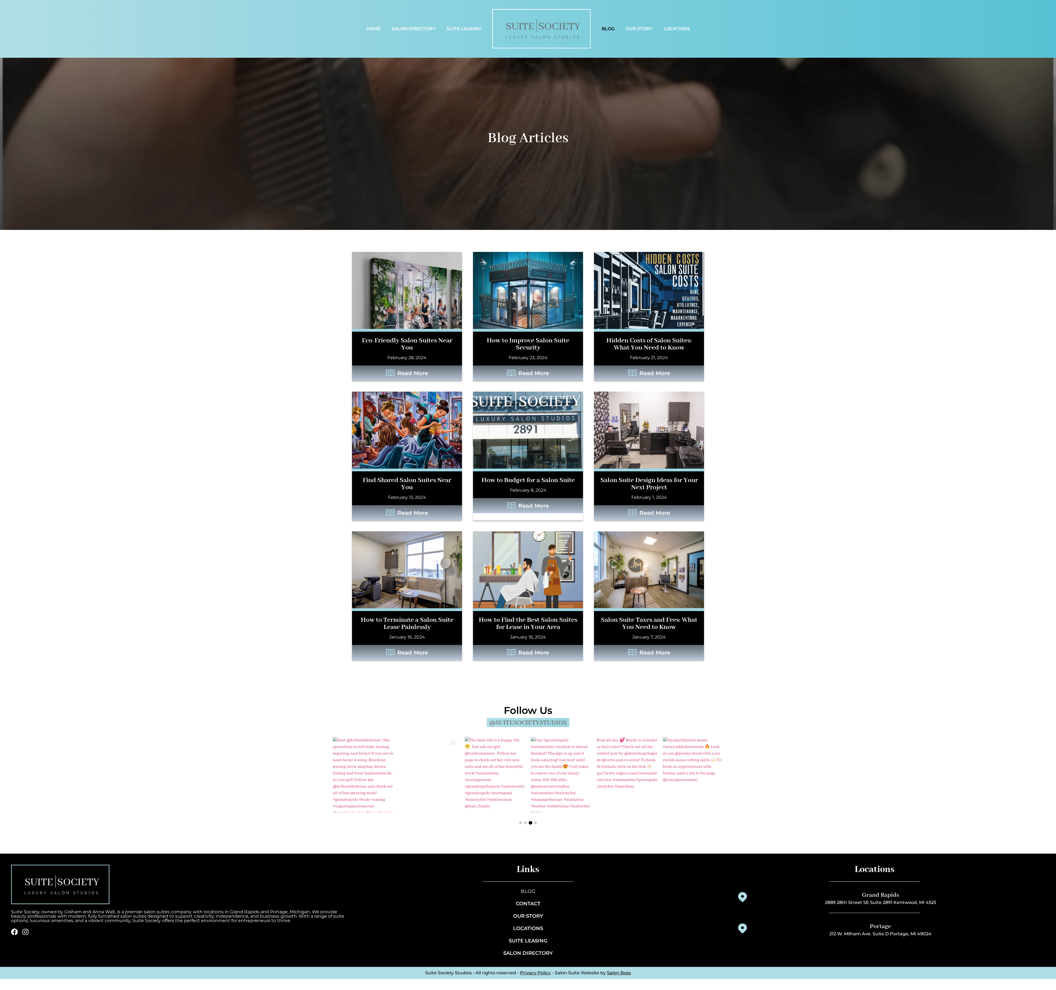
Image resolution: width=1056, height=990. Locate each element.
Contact (528, 903)
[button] (520, 822)
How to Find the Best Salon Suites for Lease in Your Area (528, 623)
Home (373, 28)
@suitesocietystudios (528, 723)
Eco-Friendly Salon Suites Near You (407, 344)
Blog (608, 28)
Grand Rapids (880, 895)
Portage (880, 926)
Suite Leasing (464, 28)
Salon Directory (414, 28)
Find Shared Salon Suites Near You (407, 484)
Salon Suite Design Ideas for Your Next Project (649, 484)
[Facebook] (14, 931)
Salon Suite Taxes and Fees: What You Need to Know (649, 623)
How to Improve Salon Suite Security (528, 344)
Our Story (639, 28)
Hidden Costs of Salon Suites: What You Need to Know (649, 344)
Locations (677, 28)
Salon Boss (619, 972)
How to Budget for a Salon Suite (528, 480)
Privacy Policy (535, 972)
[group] (363, 774)
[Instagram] (25, 931)
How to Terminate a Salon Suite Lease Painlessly (407, 623)
